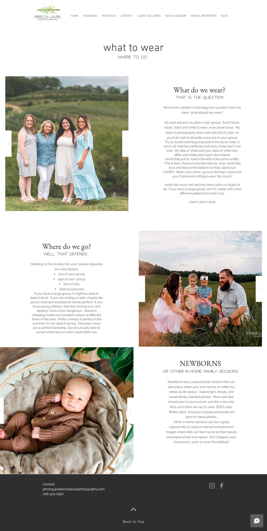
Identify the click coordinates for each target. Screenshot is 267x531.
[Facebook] (221, 485)
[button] (66, 143)
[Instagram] (212, 485)
